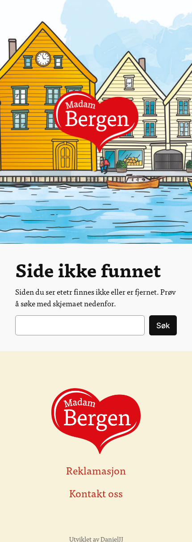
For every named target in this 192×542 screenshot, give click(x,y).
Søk (163, 325)
